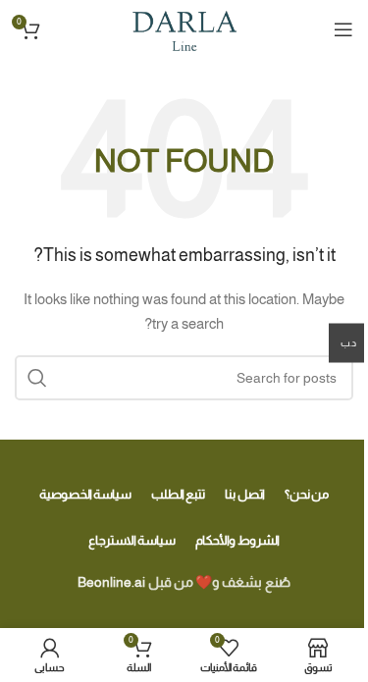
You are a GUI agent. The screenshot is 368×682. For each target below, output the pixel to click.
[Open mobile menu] (343, 29)
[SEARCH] (37, 377)
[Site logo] (184, 28)
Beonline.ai (111, 582)
